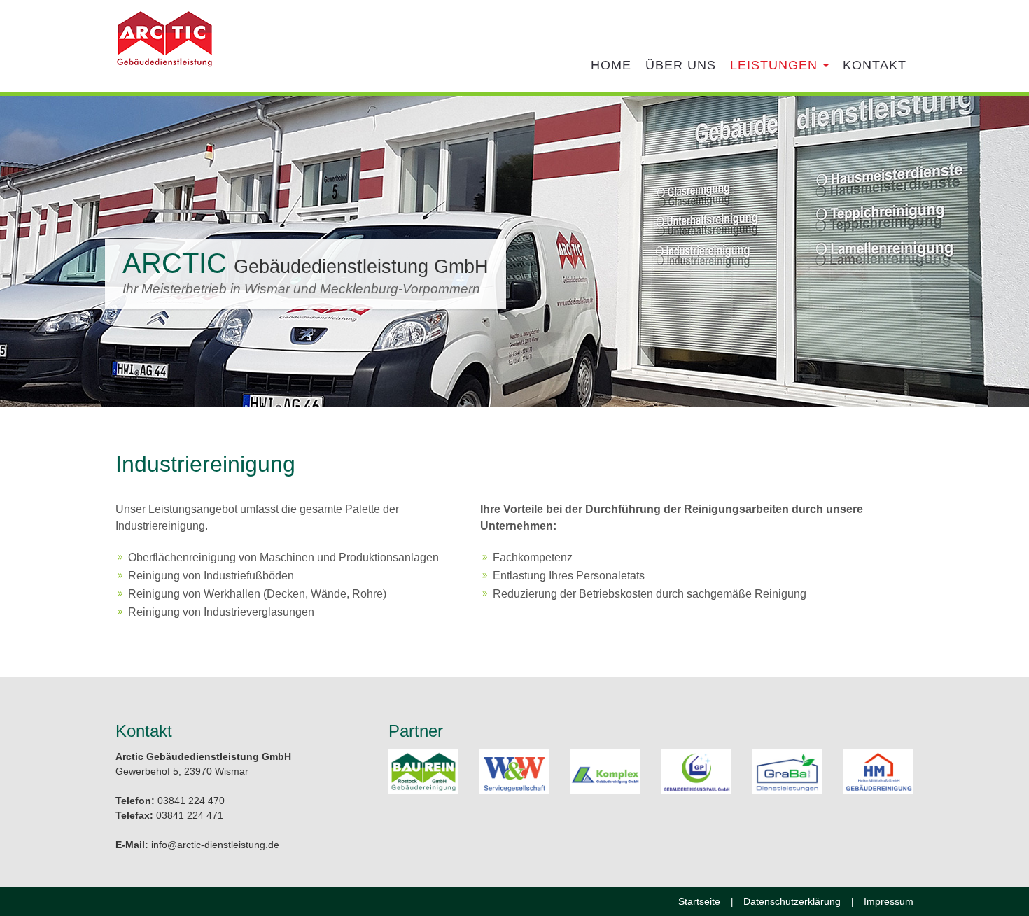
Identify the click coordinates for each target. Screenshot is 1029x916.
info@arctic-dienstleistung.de (215, 844)
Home (611, 65)
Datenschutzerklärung (792, 901)
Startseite (699, 901)
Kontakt (874, 65)
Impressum (888, 901)
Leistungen (776, 65)
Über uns (680, 65)
